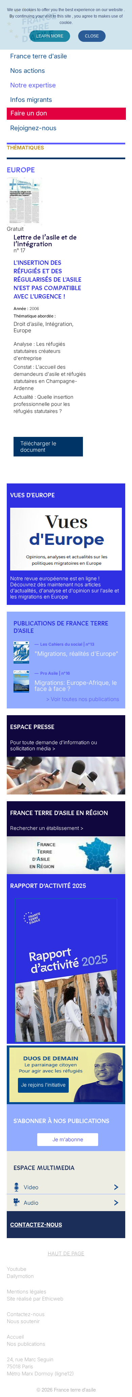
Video (31, 1187)
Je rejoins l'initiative (43, 1085)
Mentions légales (26, 1291)
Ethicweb (52, 1298)
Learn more (49, 36)
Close (92, 36)
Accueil (15, 1337)
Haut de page (66, 1253)
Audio (31, 1202)
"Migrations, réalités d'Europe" (76, 653)
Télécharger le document (38, 446)
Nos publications (26, 1344)
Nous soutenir (23, 1321)
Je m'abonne (67, 1139)
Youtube (16, 1269)
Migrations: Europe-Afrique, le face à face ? (76, 685)
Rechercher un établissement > (47, 828)
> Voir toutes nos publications (82, 699)
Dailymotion (20, 1276)
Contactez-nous (26, 1314)
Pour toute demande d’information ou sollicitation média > (53, 745)
